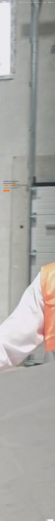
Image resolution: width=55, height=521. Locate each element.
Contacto (44, 2)
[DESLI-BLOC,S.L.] (4, 2)
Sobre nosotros (20, 2)
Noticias (31, 2)
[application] (23, 2)
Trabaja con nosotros (37, 2)
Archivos (26, 2)
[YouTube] (50, 2)
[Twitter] (51, 2)
